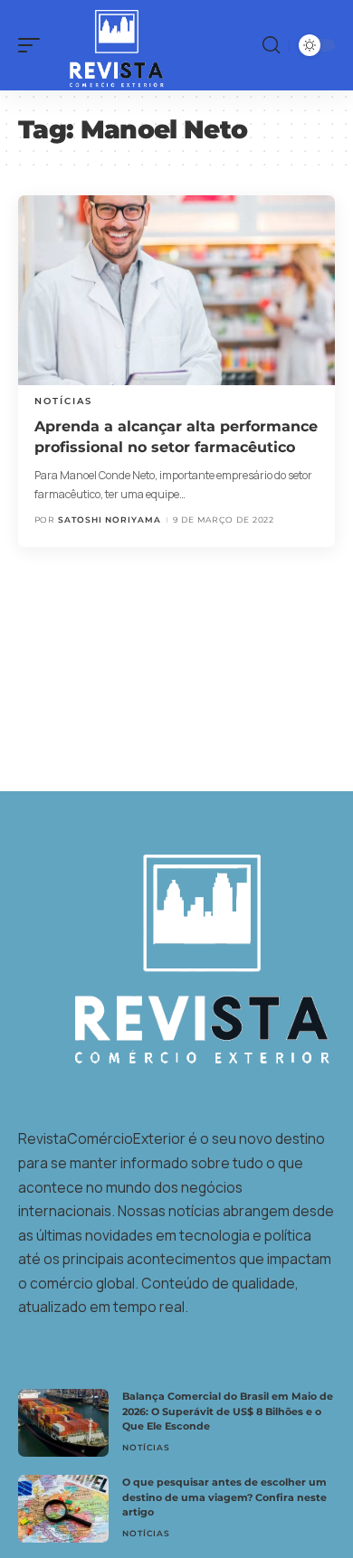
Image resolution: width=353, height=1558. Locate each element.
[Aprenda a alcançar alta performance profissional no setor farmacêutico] (176, 290)
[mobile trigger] (33, 45)
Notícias (63, 401)
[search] (271, 45)
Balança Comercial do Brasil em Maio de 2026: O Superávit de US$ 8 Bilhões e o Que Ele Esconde (227, 1411)
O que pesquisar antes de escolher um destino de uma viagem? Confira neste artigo (224, 1497)
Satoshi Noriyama (109, 519)
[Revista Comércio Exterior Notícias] (107, 45)
